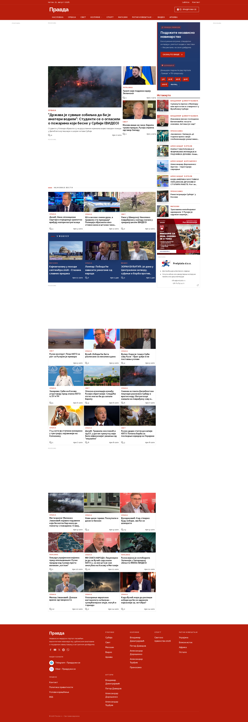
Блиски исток (185, 642)
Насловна (57, 17)
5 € (163, 79)
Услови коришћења (59, 692)
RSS (51, 697)
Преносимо (136, 667)
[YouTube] (55, 649)
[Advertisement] (23, 68)
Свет (83, 17)
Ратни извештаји (141, 17)
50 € (186, 79)
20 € (178, 79)
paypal (174, 85)
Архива (173, 17)
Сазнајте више (171, 55)
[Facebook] (50, 649)
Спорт (110, 17)
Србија (72, 17)
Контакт (196, 2)
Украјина (183, 637)
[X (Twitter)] (59, 650)
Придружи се (189, 9)
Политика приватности (61, 687)
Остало (183, 652)
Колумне (95, 17)
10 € (170, 79)
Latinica (185, 2)
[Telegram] (63, 649)
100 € (164, 84)
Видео (161, 17)
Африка (183, 647)
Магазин (123, 17)
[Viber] (68, 649)
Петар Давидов (138, 646)
